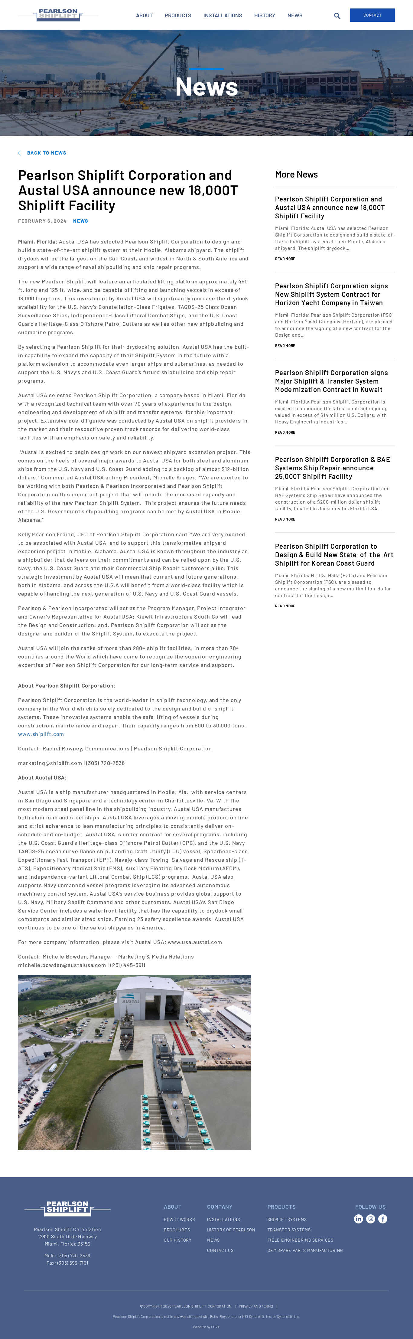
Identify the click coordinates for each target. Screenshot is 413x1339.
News (295, 15)
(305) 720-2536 (74, 1255)
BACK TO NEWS (47, 152)
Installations (222, 15)
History (264, 15)
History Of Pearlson (231, 1229)
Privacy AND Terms (256, 1306)
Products (178, 15)
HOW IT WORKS (179, 1219)
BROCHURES (177, 1229)
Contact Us (220, 1250)
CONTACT (372, 15)
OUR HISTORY (178, 1240)
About (144, 15)
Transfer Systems (289, 1229)
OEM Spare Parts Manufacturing (305, 1250)
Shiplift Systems (287, 1219)
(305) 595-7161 (73, 1263)
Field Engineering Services (300, 1240)
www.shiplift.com (41, 733)
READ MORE (285, 258)
